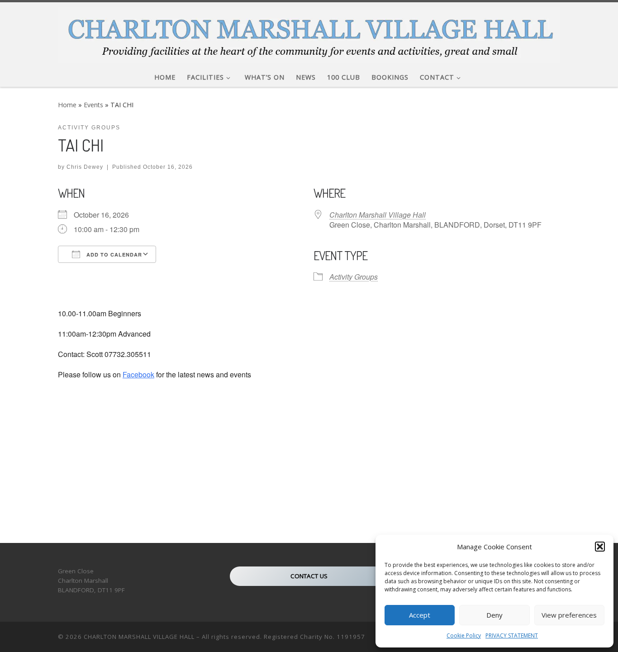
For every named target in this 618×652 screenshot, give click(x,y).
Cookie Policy (464, 635)
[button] (599, 546)
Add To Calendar (113, 254)
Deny (494, 614)
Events (93, 104)
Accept (419, 614)
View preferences (569, 614)
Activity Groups (353, 276)
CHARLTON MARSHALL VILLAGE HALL (139, 637)
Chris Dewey (85, 167)
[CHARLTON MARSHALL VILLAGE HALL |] (309, 32)
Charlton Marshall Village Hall (377, 214)
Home (67, 104)
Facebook (138, 374)
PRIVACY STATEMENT (511, 635)
